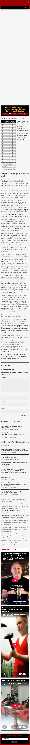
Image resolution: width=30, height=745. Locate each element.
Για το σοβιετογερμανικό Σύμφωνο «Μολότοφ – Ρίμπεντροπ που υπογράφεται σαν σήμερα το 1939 (14, 450)
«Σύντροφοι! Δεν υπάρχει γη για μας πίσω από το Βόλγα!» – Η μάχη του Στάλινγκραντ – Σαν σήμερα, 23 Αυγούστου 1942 (15, 442)
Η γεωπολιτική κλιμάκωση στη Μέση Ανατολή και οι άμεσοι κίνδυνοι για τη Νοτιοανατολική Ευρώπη (13, 536)
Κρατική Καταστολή (14, 429)
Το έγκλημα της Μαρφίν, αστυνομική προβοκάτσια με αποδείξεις (14, 554)
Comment (4, 377)
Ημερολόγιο (13, 437)
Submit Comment (24, 415)
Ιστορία (17, 494)
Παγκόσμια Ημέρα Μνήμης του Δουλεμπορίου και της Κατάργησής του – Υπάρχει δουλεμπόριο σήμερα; (14, 434)
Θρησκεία (12, 459)
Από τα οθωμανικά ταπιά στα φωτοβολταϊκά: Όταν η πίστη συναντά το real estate (14, 456)
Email (3, 401)
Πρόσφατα (6, 421)
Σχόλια (18, 421)
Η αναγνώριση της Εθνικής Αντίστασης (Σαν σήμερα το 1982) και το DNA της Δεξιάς (14, 491)
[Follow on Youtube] (28, 2)
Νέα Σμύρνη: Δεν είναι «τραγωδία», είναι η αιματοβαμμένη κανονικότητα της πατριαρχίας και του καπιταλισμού (14, 484)
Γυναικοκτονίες (13, 487)
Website (3, 408)
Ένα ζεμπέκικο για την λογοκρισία (13, 680)
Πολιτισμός (12, 474)
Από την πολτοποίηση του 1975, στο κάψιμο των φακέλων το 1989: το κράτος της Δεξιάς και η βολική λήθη (14, 543)
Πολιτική (15, 113)
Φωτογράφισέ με (5, 477)
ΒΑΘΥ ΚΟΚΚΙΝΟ (5, 520)
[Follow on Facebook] (28, 1)
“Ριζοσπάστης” (22, 118)
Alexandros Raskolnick (7, 499)
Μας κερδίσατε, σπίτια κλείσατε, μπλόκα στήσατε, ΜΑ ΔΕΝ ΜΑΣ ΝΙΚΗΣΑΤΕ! (13, 609)
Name (3, 395)
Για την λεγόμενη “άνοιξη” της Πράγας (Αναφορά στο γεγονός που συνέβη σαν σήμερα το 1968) (14, 506)
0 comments (21, 113)
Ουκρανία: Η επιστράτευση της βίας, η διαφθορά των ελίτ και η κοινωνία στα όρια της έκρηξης (15, 522)
